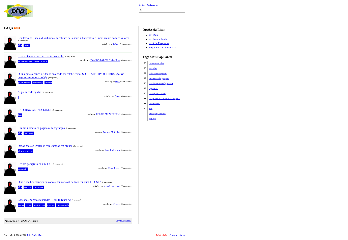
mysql (27, 45)
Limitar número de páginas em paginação (41, 128)
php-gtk (152, 118)
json (20, 115)
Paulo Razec (114, 168)
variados (153, 68)
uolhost (48, 82)
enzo (117, 81)
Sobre (182, 235)
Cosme (116, 204)
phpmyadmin (24, 82)
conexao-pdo (63, 205)
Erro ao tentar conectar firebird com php (41, 56)
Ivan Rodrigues (112, 150)
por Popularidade (158, 39)
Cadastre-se (152, 5)
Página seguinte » (123, 221)
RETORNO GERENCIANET (35, 109)
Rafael (115, 44)
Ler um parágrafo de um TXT (35, 163)
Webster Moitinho (111, 132)
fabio (117, 96)
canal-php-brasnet (157, 113)
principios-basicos (157, 93)
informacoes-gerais (158, 73)
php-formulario (25, 151)
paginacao (28, 133)
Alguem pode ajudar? (30, 92)
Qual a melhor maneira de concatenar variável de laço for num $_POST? (59, 182)
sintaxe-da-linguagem (159, 78)
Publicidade (161, 235)
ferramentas (154, 103)
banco (28, 205)
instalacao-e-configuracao (161, 83)
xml (150, 108)
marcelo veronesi (112, 186)
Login (142, 5)
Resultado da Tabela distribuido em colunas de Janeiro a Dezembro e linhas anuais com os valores (73, 38)
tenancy (50, 205)
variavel (27, 187)
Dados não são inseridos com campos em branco (45, 145)
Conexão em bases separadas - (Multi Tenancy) (44, 199)
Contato (173, 235)
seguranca (153, 88)
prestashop (38, 82)
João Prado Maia (34, 235)
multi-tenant (39, 205)
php (20, 45)
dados (21, 205)
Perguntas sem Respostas (162, 47)
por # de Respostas (159, 43)
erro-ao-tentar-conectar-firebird (33, 61)
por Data (153, 35)
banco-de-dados (156, 63)
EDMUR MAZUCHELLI (108, 114)
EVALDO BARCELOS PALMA (105, 60)
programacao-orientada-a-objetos (164, 98)
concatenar (39, 187)
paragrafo (22, 169)
